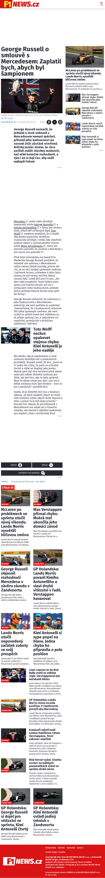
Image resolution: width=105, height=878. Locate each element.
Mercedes (19, 221)
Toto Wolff (40, 481)
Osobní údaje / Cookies (55, 852)
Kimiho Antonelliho (25, 227)
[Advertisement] (55, 192)
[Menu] (101, 4)
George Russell (18, 481)
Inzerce (80, 848)
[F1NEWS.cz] (19, 4)
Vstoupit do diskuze (29, 473)
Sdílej (14, 465)
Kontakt (61, 848)
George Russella (43, 224)
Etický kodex (50, 848)
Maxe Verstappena (32, 245)
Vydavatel (71, 848)
